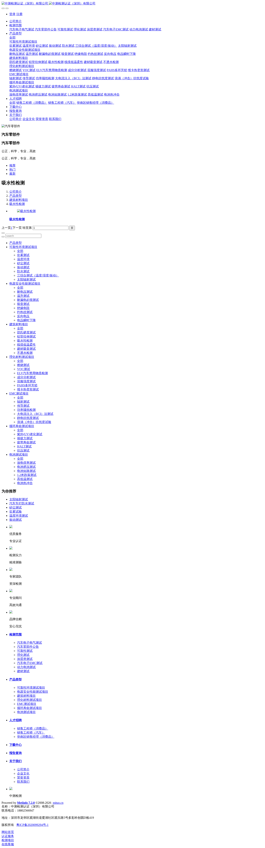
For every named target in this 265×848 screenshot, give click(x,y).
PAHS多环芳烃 (27, 385)
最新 (12, 173)
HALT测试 (24, 446)
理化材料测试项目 (21, 356)
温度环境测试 (18, 515)
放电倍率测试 (26, 462)
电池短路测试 (26, 470)
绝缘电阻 (23, 308)
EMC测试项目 (19, 393)
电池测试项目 (18, 454)
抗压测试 (23, 450)
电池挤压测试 (26, 466)
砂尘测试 (23, 263)
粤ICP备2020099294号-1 (32, 824)
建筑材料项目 (18, 199)
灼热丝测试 (25, 312)
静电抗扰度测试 (28, 418)
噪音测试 (23, 304)
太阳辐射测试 (26, 279)
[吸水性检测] (26, 211)
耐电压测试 (25, 291)
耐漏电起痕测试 (28, 299)
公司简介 (15, 21)
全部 (12, 37)
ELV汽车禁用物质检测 (32, 373)
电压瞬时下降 (26, 320)
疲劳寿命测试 (26, 442)
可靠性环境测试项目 (23, 247)
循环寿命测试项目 (21, 426)
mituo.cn (58, 802)
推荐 (12, 165)
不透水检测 (25, 352)
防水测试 (23, 271)
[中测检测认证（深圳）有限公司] (132, 4)
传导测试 (23, 405)
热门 (12, 169)
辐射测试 (23, 401)
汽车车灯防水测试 (21, 503)
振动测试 (23, 267)
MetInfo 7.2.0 (26, 802)
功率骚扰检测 (26, 409)
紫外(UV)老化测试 (29, 434)
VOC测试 (23, 369)
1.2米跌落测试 (26, 475)
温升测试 (23, 295)
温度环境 (23, 259)
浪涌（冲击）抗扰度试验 (34, 422)
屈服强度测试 (26, 381)
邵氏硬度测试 (26, 332)
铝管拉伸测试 (26, 336)
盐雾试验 (15, 511)
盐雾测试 (23, 255)
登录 (12, 14)
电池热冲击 (25, 483)
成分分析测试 (26, 377)
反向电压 (23, 316)
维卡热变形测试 (28, 389)
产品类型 (15, 195)
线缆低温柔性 (26, 344)
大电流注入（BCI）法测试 (35, 413)
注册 (19, 14)
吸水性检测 (17, 204)
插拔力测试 (25, 438)
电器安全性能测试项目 (24, 283)
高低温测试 (25, 479)
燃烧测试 (23, 365)
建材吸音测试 (26, 348)
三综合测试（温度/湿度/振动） (38, 275)
